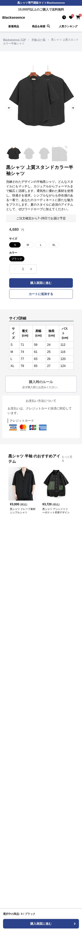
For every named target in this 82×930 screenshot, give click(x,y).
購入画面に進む (41, 282)
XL (53, 244)
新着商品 (13, 26)
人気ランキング (68, 26)
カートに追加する (41, 294)
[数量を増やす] (31, 269)
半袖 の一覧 (38, 39)
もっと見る (67, 458)
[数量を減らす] (14, 269)
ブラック (16, 258)
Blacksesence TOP (14, 39)
